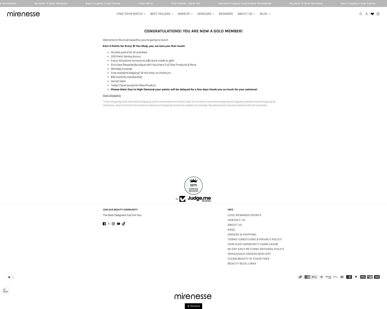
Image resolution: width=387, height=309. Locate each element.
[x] (108, 224)
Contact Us (236, 220)
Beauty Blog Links (242, 263)
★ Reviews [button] (193, 306)
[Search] (361, 14)
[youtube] (118, 223)
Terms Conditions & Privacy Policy (255, 239)
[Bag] (378, 14)
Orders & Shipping (242, 234)
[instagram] (113, 224)
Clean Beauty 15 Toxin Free (249, 258)
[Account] (366, 14)
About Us (235, 224)
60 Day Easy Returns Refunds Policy (256, 249)
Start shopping (112, 95)
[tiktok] (124, 223)
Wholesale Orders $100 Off (249, 253)
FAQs (231, 229)
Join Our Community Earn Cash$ (253, 244)
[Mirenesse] (24, 13)
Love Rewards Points (244, 215)
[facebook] (104, 224)
